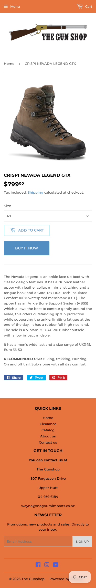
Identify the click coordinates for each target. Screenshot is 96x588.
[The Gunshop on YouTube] (55, 565)
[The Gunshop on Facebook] (38, 565)
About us (48, 436)
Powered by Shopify (66, 579)
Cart (88, 6)
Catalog (48, 430)
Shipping (35, 192)
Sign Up (82, 541)
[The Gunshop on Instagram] (46, 565)
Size (7, 206)
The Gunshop (33, 579)
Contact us (48, 442)
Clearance (48, 424)
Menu (15, 6)
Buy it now (26, 248)
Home (9, 63)
